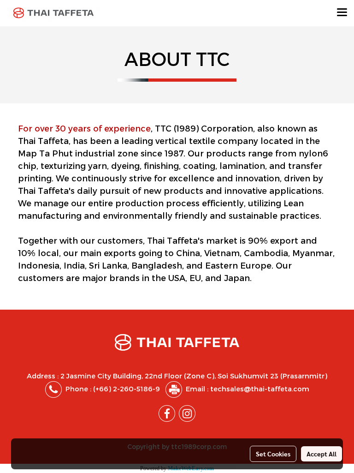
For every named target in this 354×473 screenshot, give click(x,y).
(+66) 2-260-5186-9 (126, 388)
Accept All (321, 453)
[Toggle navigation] (342, 13)
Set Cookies (273, 453)
